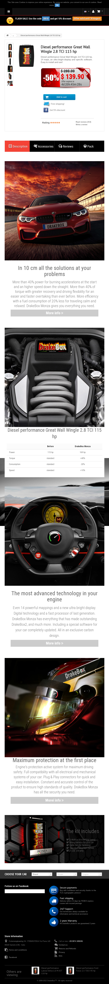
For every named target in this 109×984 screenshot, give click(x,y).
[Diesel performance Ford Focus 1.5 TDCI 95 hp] (70, 970)
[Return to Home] (7, 35)
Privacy (62, 952)
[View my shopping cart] (100, 11)
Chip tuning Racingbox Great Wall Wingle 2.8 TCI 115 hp (55, 982)
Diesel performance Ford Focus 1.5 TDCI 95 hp (87, 969)
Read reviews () (83, 122)
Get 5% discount (57, 110)
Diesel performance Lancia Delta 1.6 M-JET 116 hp (51, 971)
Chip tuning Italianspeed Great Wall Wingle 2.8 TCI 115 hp (20, 982)
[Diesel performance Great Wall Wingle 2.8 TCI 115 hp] (10, 47)
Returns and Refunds (67, 949)
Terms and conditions (18, 950)
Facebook (13, 957)
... (13, 35)
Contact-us (63, 945)
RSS (60, 956)
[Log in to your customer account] (93, 11)
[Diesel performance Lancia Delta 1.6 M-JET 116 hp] (35, 970)
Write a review (81, 125)
